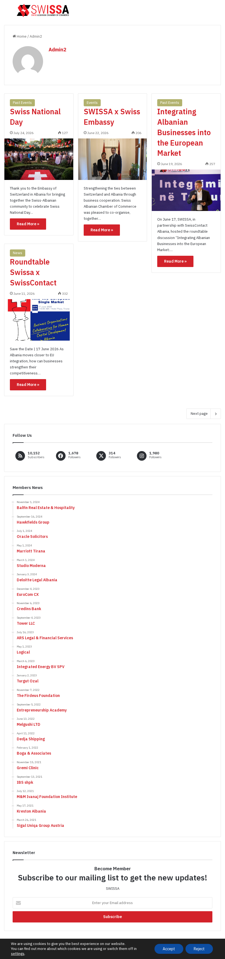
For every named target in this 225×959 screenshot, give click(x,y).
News (17, 253)
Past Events (22, 102)
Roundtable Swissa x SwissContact (33, 272)
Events (92, 102)
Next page (199, 413)
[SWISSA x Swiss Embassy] (112, 159)
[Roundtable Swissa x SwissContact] (38, 320)
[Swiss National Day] (38, 159)
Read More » (28, 223)
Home (21, 36)
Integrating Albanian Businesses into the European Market (184, 132)
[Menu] (7, 12)
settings (17, 953)
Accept (169, 948)
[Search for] (218, 12)
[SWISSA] (43, 10)
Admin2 (57, 49)
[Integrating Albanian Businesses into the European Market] (186, 190)
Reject (199, 948)
